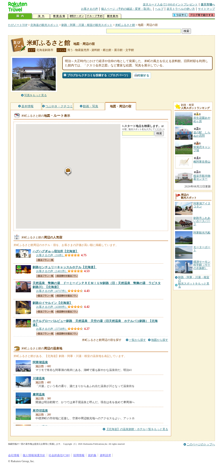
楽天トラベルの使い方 (181, 8)
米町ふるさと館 (125, 25)
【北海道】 (55, 251)
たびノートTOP (17, 25)
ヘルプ (159, 8)
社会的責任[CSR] (59, 455)
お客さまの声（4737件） (52, 291)
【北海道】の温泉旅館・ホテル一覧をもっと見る (137, 429)
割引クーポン (77, 16)
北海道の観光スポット (44, 25)
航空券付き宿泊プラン (66, 276)
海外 (41, 16)
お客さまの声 (89, 8)
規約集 (92, 455)
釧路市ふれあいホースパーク (201, 221)
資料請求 (105, 455)
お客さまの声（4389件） (52, 306)
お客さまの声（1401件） (52, 271)
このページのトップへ (201, 444)
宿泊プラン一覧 (45, 260)
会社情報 (13, 455)
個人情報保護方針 (34, 455)
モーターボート (201, 249)
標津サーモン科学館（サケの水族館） (201, 265)
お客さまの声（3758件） (52, 328)
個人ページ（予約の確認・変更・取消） (126, 8)
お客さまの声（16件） (50, 255)
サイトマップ (206, 8)
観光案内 (112, 16)
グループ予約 (94, 16)
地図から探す (159, 340)
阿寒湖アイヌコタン (201, 205)
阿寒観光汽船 (201, 232)
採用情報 (78, 455)
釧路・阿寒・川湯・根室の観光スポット (86, 25)
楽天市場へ (208, 4)
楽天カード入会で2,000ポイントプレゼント (170, 4)
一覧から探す (137, 340)
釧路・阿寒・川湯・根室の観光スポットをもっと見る (193, 282)
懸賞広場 (59, 16)
